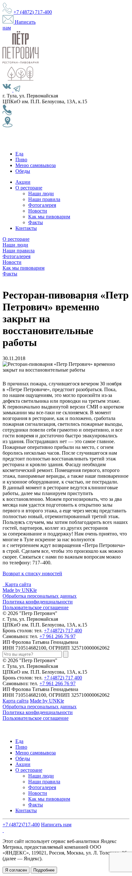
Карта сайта (18, 584)
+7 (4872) (32, 12)
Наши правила (44, 199)
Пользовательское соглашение (36, 607)
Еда (19, 153)
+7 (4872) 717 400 (63, 630)
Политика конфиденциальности (38, 601)
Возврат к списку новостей (32, 573)
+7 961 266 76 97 (57, 636)
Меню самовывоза (35, 165)
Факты (35, 222)
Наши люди (41, 193)
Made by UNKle (20, 590)
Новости (37, 211)
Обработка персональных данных (40, 596)
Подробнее (43, 870)
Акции (22, 182)
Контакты (26, 228)
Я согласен (16, 870)
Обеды (22, 171)
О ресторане (28, 187)
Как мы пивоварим (49, 216)
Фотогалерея (42, 205)
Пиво (21, 159)
